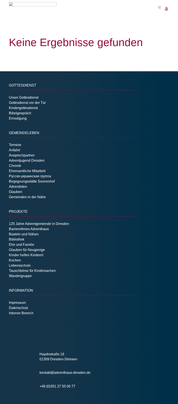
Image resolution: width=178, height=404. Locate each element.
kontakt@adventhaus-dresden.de (65, 372)
